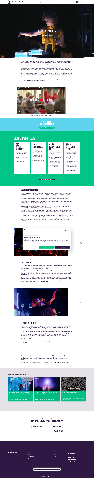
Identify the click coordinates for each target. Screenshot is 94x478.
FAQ (28, 458)
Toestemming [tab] (30, 233)
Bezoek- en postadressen (73, 461)
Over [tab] (63, 233)
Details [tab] (47, 233)
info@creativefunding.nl (64, 362)
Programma (30, 452)
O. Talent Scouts (31, 456)
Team (55, 454)
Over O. (55, 452)
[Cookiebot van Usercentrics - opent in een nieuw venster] (65, 230)
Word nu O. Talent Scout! (47, 127)
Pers (42, 452)
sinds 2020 (53, 68)
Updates (29, 454)
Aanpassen (46, 247)
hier (37, 357)
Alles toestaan (62, 247)
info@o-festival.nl (71, 453)
